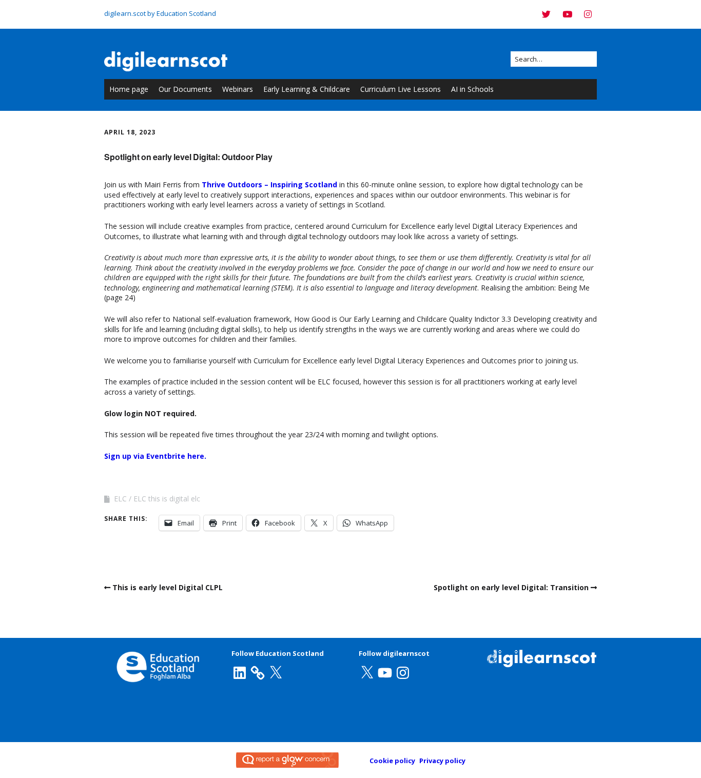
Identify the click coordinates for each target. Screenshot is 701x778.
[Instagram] (588, 14)
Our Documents (185, 89)
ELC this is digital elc (166, 498)
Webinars (237, 89)
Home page (128, 89)
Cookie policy (392, 760)
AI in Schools (472, 89)
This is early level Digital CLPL (167, 587)
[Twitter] (549, 14)
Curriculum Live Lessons (400, 89)
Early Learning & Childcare (306, 89)
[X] (275, 673)
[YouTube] (567, 14)
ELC (120, 498)
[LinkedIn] (239, 673)
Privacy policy (442, 760)
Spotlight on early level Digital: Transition (511, 587)
